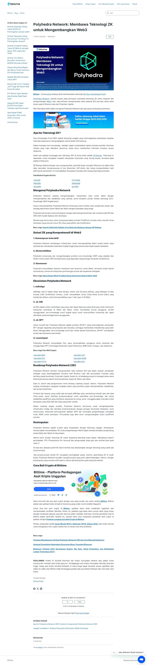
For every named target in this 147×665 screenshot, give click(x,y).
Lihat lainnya (12, 122)
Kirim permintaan (123, 4)
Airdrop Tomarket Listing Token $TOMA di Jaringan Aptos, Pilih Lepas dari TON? (17, 50)
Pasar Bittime (78, 4)
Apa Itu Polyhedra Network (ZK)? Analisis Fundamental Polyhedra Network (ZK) (65, 624)
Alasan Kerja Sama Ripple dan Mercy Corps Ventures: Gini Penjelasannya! (18, 70)
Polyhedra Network (41, 99)
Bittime (9, 13)
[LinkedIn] (41, 589)
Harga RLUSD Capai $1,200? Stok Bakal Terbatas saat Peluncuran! (17, 105)
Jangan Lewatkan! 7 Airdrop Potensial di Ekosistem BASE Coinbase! (60, 628)
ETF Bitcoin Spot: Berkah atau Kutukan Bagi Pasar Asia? (17, 96)
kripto (48, 94)
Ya (67, 602)
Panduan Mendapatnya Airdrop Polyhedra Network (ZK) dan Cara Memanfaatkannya (68, 540)
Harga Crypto (90, 4)
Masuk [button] (134, 4)
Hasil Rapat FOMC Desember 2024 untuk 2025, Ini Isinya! (16, 115)
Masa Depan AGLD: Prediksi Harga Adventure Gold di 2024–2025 (70, 276)
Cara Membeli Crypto (106, 4)
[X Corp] (38, 589)
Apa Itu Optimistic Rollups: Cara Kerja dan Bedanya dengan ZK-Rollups (72, 227)
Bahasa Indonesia (131, 660)
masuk (40, 647)
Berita (22, 13)
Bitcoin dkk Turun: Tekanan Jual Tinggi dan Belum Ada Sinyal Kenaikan (18, 86)
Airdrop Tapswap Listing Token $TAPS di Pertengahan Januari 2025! (18, 29)
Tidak (79, 602)
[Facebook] (34, 589)
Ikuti (110, 37)
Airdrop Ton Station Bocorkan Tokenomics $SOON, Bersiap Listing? (17, 60)
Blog (16, 13)
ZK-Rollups (97, 155)
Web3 (49, 101)
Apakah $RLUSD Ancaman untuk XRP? (18, 78)
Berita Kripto (38, 581)
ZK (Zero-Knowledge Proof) (94, 94)
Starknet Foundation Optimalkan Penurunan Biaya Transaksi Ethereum (62, 544)
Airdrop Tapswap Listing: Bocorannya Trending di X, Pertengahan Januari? (18, 38)
